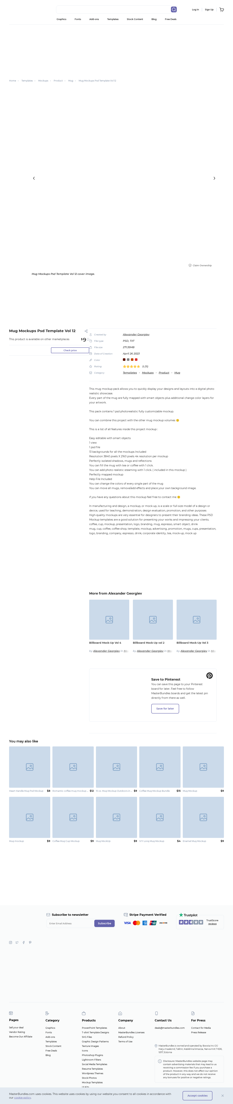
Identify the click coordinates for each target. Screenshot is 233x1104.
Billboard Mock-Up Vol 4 (105, 642)
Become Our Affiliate (20, 1036)
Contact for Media (201, 1028)
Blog (154, 19)
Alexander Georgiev (136, 334)
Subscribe (104, 923)
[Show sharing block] (86, 331)
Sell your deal (16, 1027)
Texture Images (90, 1046)
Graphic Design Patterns (95, 1041)
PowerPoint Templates (94, 1028)
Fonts (78, 19)
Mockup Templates (92, 1082)
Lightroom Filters (91, 1059)
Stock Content (135, 19)
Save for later (165, 708)
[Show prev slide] (34, 178)
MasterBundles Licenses (131, 1032)
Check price (70, 350)
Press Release (198, 1032)
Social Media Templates (94, 1064)
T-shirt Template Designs (95, 1032)
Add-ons (94, 19)
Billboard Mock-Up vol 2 (148, 642)
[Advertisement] (118, 302)
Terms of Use (125, 1041)
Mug (177, 372)
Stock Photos (89, 1078)
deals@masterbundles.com (170, 1028)
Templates (113, 19)
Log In (195, 9)
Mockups (148, 372)
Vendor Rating (17, 1032)
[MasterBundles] (21, 9)
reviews (212, 923)
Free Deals (170, 19)
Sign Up (209, 9)
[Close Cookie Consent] (223, 1096)
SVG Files (87, 1037)
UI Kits (85, 1087)
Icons (85, 1050)
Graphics (61, 19)
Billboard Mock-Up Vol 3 (192, 642)
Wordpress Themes (92, 1073)
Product (164, 372)
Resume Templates (92, 1068)
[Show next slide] (214, 178)
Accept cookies (197, 1095)
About (121, 1028)
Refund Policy (126, 1037)
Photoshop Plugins (92, 1055)
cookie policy (22, 1097)
